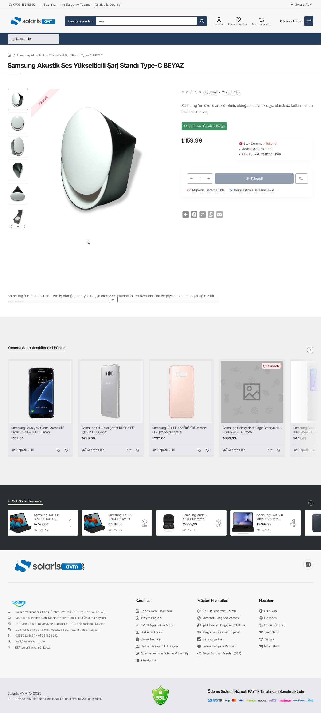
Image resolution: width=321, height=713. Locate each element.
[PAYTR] (260, 700)
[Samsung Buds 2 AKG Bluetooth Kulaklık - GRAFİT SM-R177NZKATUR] (168, 523)
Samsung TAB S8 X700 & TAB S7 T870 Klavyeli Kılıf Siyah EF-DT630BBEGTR (47, 517)
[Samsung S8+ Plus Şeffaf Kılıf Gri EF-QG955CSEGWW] (111, 392)
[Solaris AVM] (308, 564)
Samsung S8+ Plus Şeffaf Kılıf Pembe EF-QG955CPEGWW (179, 430)
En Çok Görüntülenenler (25, 501)
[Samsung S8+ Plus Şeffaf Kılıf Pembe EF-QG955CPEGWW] (181, 392)
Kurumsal (144, 600)
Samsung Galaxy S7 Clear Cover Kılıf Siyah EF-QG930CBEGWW (37, 430)
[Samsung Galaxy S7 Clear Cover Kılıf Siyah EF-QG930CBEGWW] (40, 392)
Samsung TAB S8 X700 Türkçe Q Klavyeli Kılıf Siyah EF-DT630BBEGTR (121, 517)
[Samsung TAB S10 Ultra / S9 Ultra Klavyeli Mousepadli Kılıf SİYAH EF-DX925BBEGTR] (243, 523)
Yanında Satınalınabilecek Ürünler (36, 347)
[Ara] (202, 21)
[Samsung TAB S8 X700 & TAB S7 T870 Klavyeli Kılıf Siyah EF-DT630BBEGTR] (20, 523)
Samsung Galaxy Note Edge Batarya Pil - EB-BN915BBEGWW (252, 430)
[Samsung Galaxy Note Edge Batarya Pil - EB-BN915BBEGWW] (252, 392)
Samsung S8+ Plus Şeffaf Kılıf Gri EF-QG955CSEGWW (108, 430)
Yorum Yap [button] (231, 92)
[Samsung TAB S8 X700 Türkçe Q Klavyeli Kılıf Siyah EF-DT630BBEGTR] (94, 523)
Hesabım (266, 600)
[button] (18, 91)
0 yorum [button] (210, 92)
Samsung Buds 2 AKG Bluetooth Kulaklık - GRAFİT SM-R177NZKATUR (196, 517)
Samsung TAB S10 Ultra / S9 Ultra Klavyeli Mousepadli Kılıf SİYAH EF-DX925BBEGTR (270, 517)
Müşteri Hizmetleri (212, 600)
